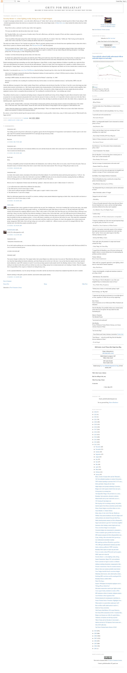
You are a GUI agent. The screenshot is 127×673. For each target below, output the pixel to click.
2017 (95, 429)
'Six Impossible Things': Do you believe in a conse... (108, 493)
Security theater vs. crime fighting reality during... (107, 557)
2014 (95, 437)
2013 (95, 439)
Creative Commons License (115, 660)
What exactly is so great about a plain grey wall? (107, 603)
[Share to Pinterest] (39, 118)
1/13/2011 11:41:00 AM (14, 235)
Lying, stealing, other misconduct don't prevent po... (108, 537)
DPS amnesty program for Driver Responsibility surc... (108, 535)
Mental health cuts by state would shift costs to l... (107, 498)
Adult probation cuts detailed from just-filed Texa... (108, 518)
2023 (95, 414)
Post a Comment (7, 281)
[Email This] (32, 118)
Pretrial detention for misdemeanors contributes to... (108, 598)
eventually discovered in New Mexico (14, 50)
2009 (95, 633)
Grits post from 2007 (37, 45)
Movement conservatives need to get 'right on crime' (108, 588)
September (98, 454)
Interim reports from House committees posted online (108, 506)
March (97, 469)
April (97, 467)
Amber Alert (11, 120)
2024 (95, 412)
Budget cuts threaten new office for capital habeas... (108, 615)
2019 (95, 424)
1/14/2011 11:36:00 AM (14, 277)
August (97, 457)
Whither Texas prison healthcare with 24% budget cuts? (109, 515)
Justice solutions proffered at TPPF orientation (106, 547)
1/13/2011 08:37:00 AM (14, 142)
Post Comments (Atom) (16, 287)
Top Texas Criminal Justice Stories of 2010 (105, 627)
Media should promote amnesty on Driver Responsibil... (109, 520)
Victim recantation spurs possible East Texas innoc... (108, 532)
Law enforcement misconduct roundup (104, 540)
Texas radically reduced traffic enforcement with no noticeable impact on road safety (107, 57)
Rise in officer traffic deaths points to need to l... (107, 605)
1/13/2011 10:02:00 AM (14, 168)
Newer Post (6, 284)
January (98, 474)
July (97, 459)
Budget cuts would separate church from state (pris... (108, 489)
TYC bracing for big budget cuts (103, 501)
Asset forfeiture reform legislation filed (104, 595)
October (98, 452)
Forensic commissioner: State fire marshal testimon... (108, 566)
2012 (95, 442)
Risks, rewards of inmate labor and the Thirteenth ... (108, 476)
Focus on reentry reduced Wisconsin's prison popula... (108, 552)
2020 (95, 422)
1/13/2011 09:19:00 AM (14, 153)
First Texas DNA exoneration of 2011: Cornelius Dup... (109, 612)
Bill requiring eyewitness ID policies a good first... (107, 542)
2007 (95, 638)
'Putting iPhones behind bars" (102, 586)
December (98, 447)
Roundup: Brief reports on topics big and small (106, 549)
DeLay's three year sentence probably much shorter (107, 569)
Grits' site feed (111, 38)
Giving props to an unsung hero (103, 491)
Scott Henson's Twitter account (102, 29)
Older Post (84, 284)
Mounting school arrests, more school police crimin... (108, 574)
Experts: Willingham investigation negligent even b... (108, 583)
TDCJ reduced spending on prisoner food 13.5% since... (109, 481)
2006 (95, 641)
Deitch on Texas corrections (102, 608)
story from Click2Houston (27, 70)
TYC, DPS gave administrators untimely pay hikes (107, 544)
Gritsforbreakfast (11, 230)
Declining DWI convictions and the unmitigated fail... (108, 576)
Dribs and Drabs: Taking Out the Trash (104, 484)
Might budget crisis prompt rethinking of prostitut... (108, 486)
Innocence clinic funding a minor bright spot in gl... (108, 525)
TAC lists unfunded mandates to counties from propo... (108, 479)
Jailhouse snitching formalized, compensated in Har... (108, 564)
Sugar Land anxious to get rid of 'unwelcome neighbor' (108, 523)
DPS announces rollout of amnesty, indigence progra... (108, 593)
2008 (95, 636)
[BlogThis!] (34, 118)
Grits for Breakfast (63, 7)
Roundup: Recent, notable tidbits (103, 578)
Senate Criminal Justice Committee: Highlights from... (108, 600)
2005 (95, 643)
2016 (95, 432)
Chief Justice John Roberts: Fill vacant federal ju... (107, 610)
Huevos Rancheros (113, 402)
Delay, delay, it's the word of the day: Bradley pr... (107, 513)
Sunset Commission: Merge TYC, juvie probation (107, 559)
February (98, 472)
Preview (102, 47)
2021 (95, 419)
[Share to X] (35, 118)
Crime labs (19, 120)
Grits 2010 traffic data (100, 625)
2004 (95, 646)
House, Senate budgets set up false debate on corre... (108, 508)
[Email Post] (29, 118)
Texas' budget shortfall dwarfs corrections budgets (107, 571)
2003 (95, 648)
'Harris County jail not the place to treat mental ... (107, 620)
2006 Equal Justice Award (108, 353)
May (97, 464)
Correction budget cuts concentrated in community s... (108, 530)
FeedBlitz (113, 47)
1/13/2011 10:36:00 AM (14, 225)
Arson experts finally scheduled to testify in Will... (107, 591)
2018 (95, 427)
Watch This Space (99, 581)
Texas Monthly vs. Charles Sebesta (103, 510)
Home (45, 284)
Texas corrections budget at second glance (105, 527)
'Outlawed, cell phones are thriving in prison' (106, 617)
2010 (95, 631)
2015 (95, 434)
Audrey (9, 205)
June (97, 462)
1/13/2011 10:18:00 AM (14, 201)
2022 (95, 417)
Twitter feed (120, 334)
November (98, 449)
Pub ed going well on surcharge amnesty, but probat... (108, 503)
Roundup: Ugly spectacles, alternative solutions (106, 496)
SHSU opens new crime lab (102, 554)
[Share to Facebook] (37, 118)
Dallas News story (60, 23)
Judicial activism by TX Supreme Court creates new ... (108, 622)
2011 (95, 444)
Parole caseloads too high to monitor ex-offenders (107, 561)
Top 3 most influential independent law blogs (109, 365)
